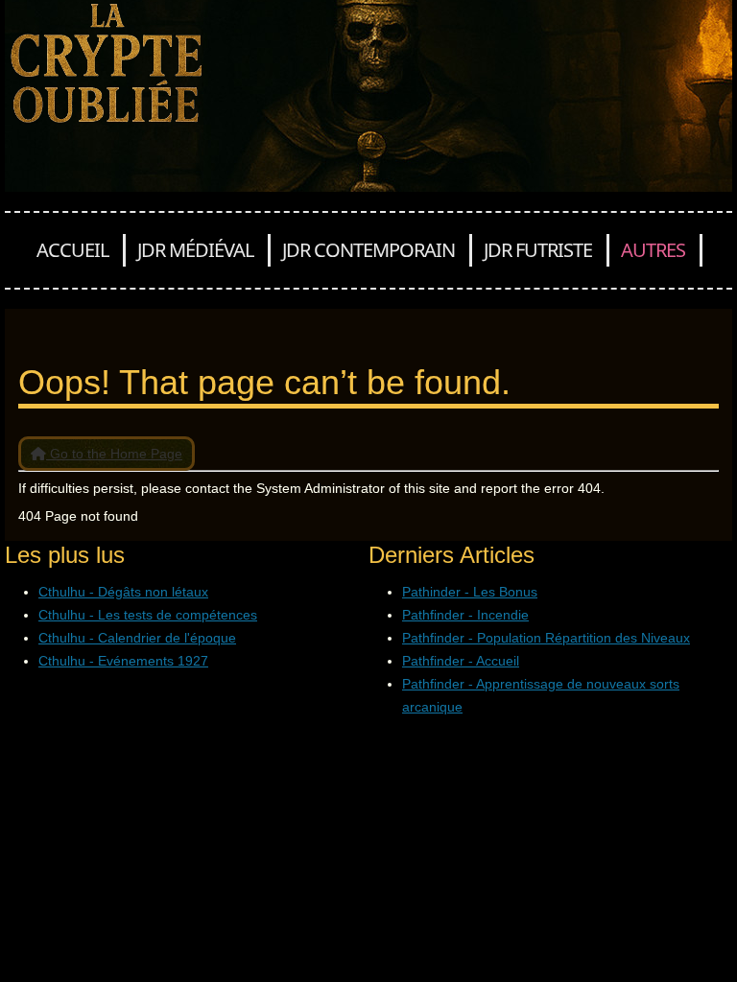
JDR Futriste (538, 250)
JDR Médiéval (195, 250)
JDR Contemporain (368, 250)
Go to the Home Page (114, 453)
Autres (653, 250)
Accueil (72, 250)
